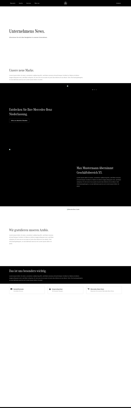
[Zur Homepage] (65, 3)
